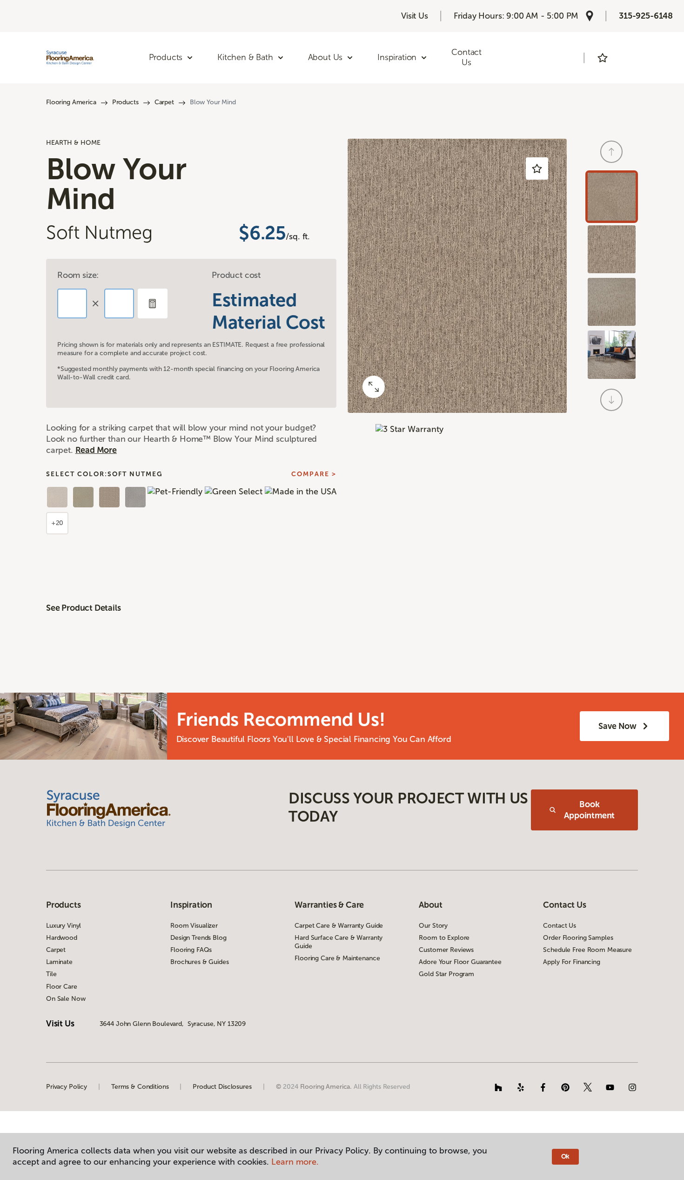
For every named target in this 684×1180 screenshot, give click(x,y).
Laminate (59, 962)
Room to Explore (444, 938)
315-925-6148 (646, 16)
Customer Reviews (446, 950)
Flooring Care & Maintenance (337, 958)
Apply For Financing (571, 962)
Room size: (78, 275)
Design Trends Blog (198, 938)
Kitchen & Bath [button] (245, 57)
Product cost (236, 275)
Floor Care (61, 987)
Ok (565, 1156)
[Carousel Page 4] (611, 354)
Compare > (313, 474)
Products (125, 102)
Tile (51, 974)
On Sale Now (65, 999)
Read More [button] (96, 450)
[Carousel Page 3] (611, 302)
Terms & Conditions (139, 1087)
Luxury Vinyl (63, 926)
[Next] (611, 400)
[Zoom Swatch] (373, 387)
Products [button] (166, 57)
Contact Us (466, 57)
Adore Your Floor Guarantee (460, 962)
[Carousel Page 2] (611, 249)
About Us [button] (325, 57)
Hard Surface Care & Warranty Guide (338, 942)
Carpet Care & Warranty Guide (339, 926)
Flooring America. (326, 1087)
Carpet (164, 102)
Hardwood (61, 938)
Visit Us (414, 16)
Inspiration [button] (396, 57)
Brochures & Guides (199, 962)
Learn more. (295, 1162)
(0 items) (628, 57)
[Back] (611, 152)
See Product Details (83, 608)
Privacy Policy (66, 1087)
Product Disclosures (222, 1087)
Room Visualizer (194, 926)
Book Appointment (589, 810)
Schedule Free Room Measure (587, 950)
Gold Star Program (446, 974)
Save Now (617, 726)
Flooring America (71, 102)
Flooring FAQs (191, 950)
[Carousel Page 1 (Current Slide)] (611, 196)
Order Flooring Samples (578, 938)
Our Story (433, 926)
